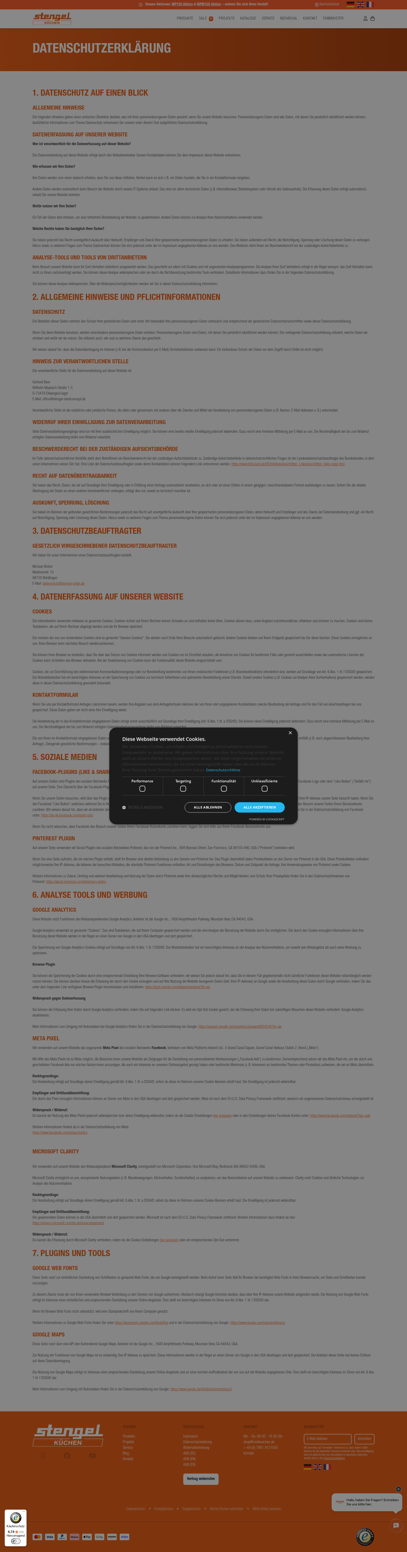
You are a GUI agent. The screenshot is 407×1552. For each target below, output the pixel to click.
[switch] (15, 1541)
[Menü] (24, 1512)
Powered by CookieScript (266, 819)
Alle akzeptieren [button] (260, 807)
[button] (142, 807)
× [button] (290, 733)
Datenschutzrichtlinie (223, 770)
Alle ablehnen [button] (208, 807)
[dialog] (203, 775)
